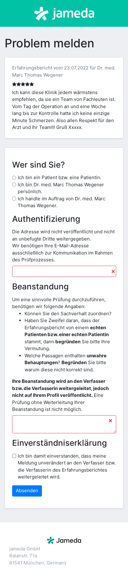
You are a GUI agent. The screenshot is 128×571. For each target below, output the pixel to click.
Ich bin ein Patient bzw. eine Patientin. (59, 177)
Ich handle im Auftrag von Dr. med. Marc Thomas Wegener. (61, 202)
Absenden (27, 490)
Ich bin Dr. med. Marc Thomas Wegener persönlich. (61, 188)
